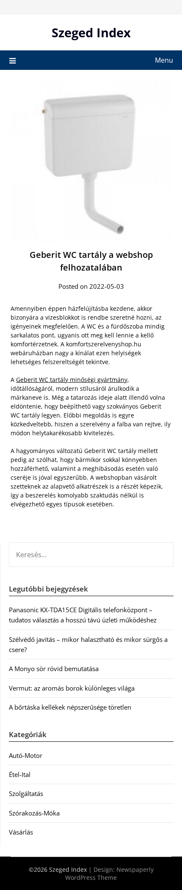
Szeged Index (91, 32)
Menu (164, 60)
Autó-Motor (25, 755)
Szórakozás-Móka (34, 813)
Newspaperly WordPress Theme (109, 873)
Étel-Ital (19, 774)
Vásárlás (21, 832)
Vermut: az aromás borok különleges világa (72, 688)
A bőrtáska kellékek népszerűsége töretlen (70, 707)
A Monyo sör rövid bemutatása (54, 668)
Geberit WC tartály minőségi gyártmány (71, 380)
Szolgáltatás (26, 793)
